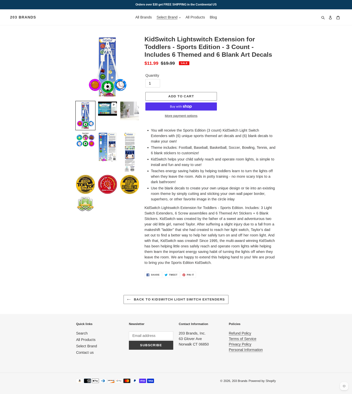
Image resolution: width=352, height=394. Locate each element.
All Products (86, 340)
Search (82, 333)
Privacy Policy (240, 344)
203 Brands (23, 17)
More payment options (181, 116)
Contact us (85, 352)
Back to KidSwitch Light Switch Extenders (179, 299)
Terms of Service (242, 339)
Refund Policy (240, 333)
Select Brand (86, 346)
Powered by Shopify (262, 381)
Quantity (152, 75)
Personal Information (246, 350)
